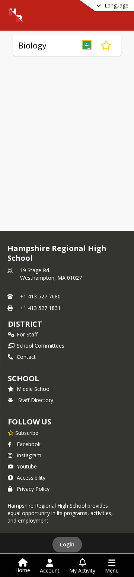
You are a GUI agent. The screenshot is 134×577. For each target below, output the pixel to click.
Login (67, 544)
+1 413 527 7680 (40, 296)
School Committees (40, 345)
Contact (26, 356)
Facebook (29, 444)
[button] (86, 45)
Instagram (29, 455)
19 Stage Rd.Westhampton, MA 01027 (51, 274)
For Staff (27, 334)
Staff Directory (35, 400)
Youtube (27, 466)
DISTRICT (25, 324)
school (23, 378)
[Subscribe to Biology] (106, 45)
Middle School (34, 388)
